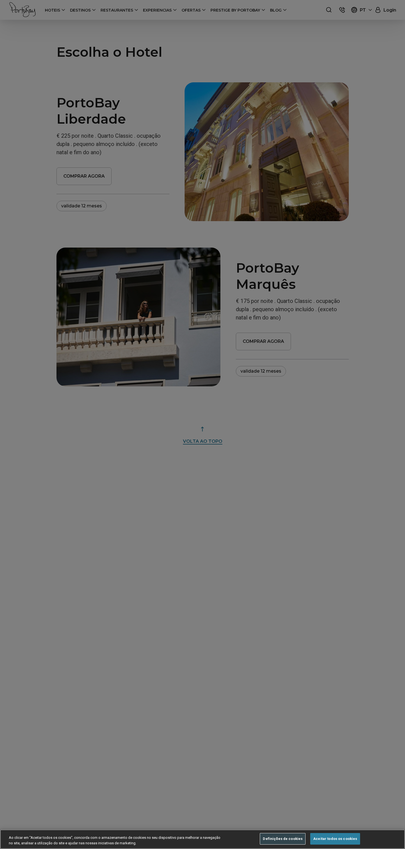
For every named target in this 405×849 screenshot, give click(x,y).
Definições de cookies (283, 839)
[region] (202, 839)
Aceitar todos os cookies (335, 839)
